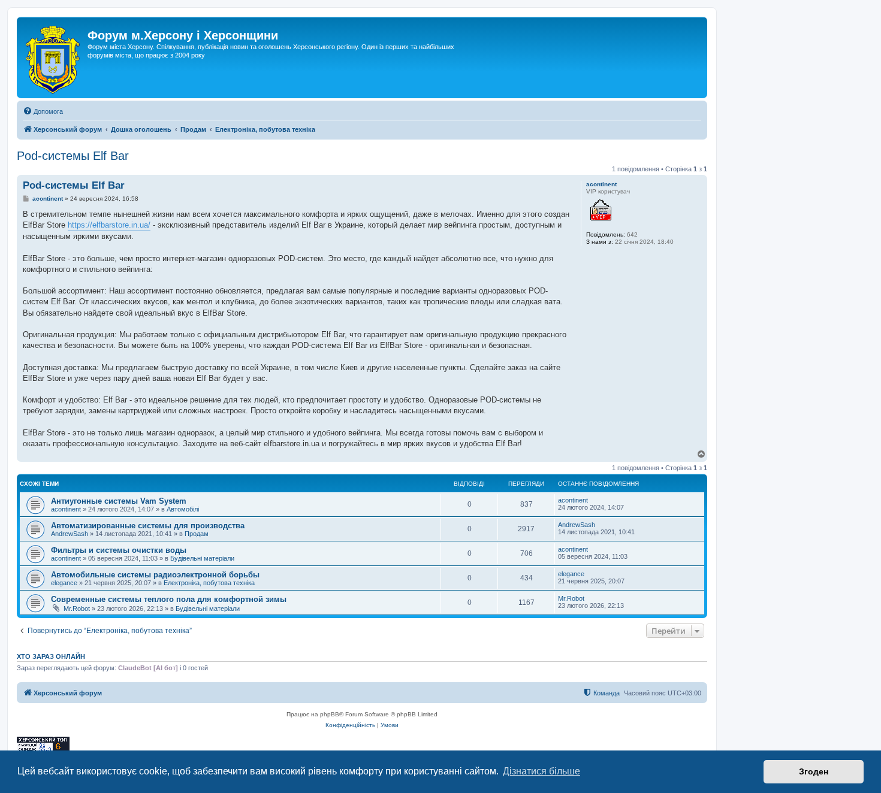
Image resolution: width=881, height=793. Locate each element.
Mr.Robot (77, 608)
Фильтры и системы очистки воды (118, 550)
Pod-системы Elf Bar (73, 155)
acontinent (601, 184)
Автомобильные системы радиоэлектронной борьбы (155, 574)
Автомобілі (183, 509)
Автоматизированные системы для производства (148, 525)
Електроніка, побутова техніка (209, 582)
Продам (197, 533)
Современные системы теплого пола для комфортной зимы (168, 599)
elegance (64, 582)
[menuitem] (43, 111)
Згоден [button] (813, 771)
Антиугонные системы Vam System (118, 501)
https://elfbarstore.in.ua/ (109, 224)
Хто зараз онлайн (51, 656)
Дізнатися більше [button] (541, 771)
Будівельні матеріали (202, 558)
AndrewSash (69, 533)
